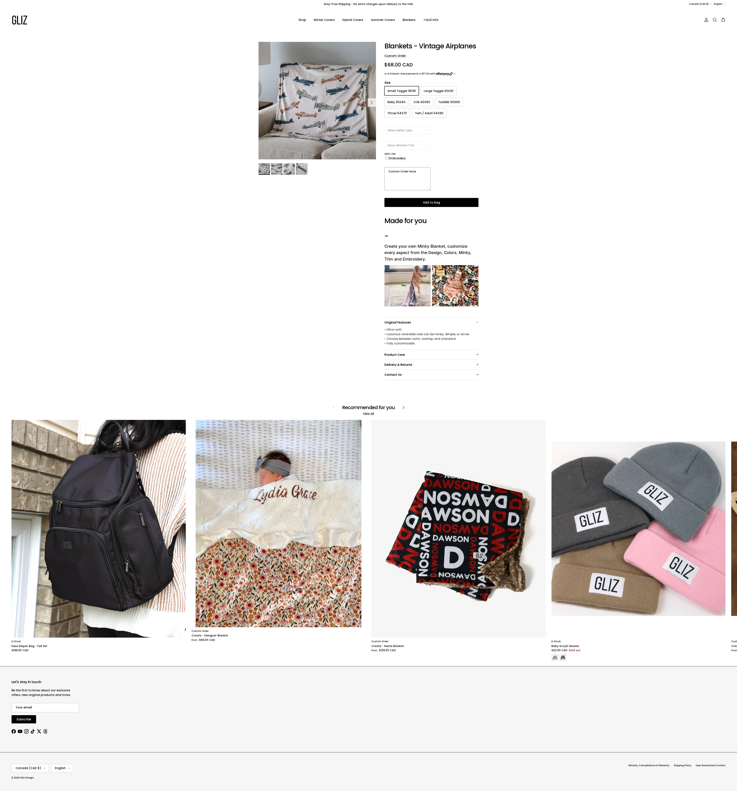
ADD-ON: (390, 154)
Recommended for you (368, 407)
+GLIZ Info (430, 20)
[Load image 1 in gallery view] (317, 100)
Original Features (397, 322)
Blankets (409, 20)
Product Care (394, 355)
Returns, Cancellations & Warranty (649, 765)
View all (368, 414)
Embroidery (397, 158)
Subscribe (24, 719)
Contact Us (393, 375)
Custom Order (395, 56)
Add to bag (431, 202)
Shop (302, 20)
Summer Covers (383, 20)
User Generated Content (710, 765)
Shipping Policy (682, 765)
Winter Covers (324, 20)
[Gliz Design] (20, 20)
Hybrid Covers (352, 20)
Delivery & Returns (398, 365)
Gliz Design (27, 777)
